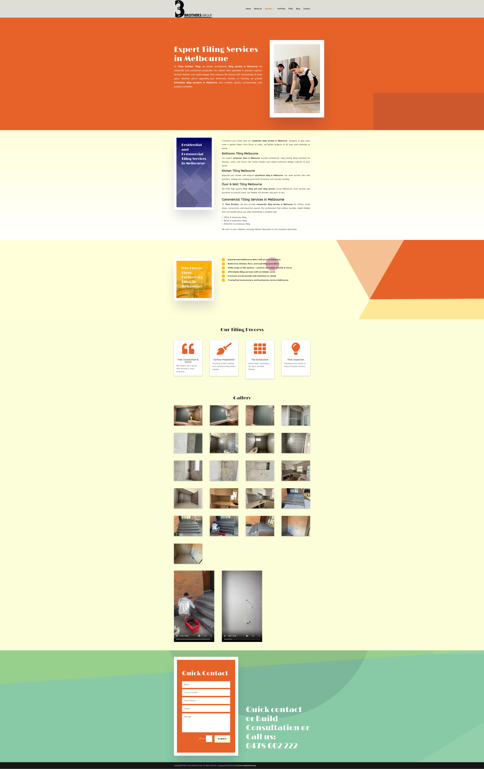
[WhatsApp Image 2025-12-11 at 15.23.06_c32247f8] (296, 508)
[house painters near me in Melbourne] (296, 480)
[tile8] (296, 452)
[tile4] (188, 452)
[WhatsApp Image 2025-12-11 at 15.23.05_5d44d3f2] (260, 535)
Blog (298, 9)
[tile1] (296, 425)
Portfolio (281, 9)
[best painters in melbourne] (188, 508)
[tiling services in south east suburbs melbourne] (188, 425)
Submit (222, 739)
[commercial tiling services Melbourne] (296, 535)
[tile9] (188, 480)
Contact (306, 9)
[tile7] (260, 452)
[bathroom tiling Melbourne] (224, 425)
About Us (258, 9)
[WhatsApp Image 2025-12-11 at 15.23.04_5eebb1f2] (224, 535)
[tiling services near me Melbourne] (224, 508)
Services (268, 9)
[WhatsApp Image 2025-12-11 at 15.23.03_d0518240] (188, 535)
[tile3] (260, 480)
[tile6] (224, 452)
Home (248, 9)
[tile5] (224, 480)
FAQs (291, 9)
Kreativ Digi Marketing (246, 765)
